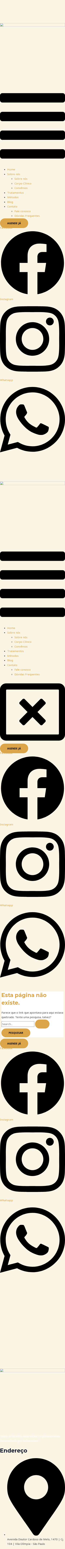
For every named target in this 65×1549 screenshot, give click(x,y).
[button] (32, 126)
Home (11, 169)
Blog (10, 202)
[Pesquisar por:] (25, 1024)
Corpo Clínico (22, 183)
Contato (12, 206)
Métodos (13, 197)
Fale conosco (22, 211)
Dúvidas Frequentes (27, 215)
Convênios (21, 188)
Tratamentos (15, 192)
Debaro (28, 1441)
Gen (35, 1441)
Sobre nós (13, 174)
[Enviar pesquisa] (42, 1024)
